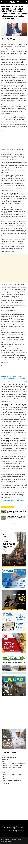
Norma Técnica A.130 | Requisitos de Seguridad (12, 765)
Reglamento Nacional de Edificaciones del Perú (11, 780)
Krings (3, 755)
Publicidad (4, 778)
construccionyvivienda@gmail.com (14, 831)
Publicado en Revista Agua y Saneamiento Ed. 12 (15, 500)
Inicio (2, 839)
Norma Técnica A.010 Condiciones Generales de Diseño (13, 763)
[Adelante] (15, 524)
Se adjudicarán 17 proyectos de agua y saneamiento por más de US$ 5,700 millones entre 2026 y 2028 (16, 511)
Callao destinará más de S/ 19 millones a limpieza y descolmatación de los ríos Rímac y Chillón (17, 517)
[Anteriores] (13, 524)
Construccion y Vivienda (7, 21)
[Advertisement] (14, 268)
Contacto (19, 839)
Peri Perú (4, 776)
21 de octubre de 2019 (19, 21)
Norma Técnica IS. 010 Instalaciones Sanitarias (11, 774)
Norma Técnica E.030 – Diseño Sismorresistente (12, 767)
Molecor (4, 761)
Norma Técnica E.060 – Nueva (8, 769)
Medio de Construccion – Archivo (9, 757)
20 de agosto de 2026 (11, 514)
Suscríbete (7, 839)
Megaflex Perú (5, 759)
